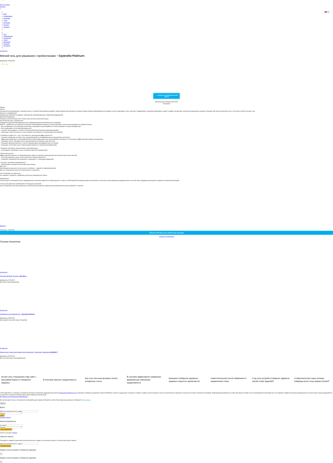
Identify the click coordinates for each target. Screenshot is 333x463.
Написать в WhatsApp (166, 237)
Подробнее (87, 400)
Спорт (5, 21)
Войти (15, 433)
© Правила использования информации (14, 397)
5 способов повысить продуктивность (59, 379)
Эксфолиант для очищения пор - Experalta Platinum (17, 314)
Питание (6, 25)
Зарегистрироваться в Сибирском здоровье (166, 233)
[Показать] (21, 413)
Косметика (6, 18)
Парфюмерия (7, 16)
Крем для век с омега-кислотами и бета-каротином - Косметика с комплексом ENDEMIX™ (29, 352)
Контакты (6, 27)
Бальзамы (6, 23)
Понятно (3, 403)
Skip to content (5, 5)
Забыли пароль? (5, 417)
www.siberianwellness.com (68, 393)
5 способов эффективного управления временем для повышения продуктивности (144, 379)
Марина (2, 226)
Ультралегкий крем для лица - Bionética (13, 276)
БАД (4, 14)
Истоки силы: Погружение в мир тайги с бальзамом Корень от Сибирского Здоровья (18, 379)
